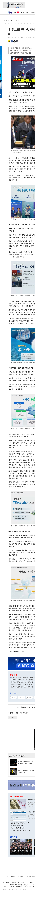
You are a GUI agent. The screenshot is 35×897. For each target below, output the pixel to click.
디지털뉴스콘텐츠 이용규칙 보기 (19, 713)
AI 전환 (29, 697)
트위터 (14, 41)
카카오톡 (9, 41)
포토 (22, 12)
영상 (15, 12)
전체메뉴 (5, 12)
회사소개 (5, 876)
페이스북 (12, 41)
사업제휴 (20, 876)
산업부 (13, 697)
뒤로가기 (13, 717)
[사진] (18, 804)
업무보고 (21, 697)
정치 (27, 12)
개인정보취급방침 (30, 876)
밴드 (17, 41)
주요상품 (13, 876)
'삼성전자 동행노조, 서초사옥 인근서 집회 (21, 851)
